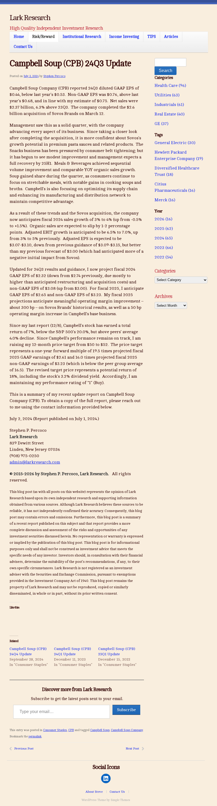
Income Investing (124, 36)
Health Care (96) (170, 85)
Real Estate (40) (169, 114)
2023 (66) (164, 247)
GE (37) (161, 123)
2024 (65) (164, 238)
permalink (35, 736)
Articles (171, 36)
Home (19, 36)
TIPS (151, 36)
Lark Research (30, 18)
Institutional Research (82, 36)
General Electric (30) (175, 142)
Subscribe (126, 709)
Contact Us (23, 46)
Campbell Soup (100, 730)
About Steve (94, 792)
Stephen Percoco (54, 76)
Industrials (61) (169, 104)
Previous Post (24, 748)
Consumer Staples (55, 730)
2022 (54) (164, 257)
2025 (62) (164, 228)
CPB (71, 730)
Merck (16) (165, 200)
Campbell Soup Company (127, 730)
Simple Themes (120, 800)
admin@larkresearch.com (35, 462)
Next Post (132, 748)
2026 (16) (163, 219)
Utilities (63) (167, 95)
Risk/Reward (43, 36)
